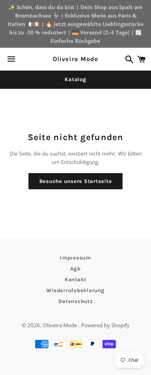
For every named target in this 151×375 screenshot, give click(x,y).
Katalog (75, 79)
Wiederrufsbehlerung (75, 290)
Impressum (75, 258)
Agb (75, 268)
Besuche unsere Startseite (75, 181)
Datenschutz (75, 301)
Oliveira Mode (75, 59)
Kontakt (75, 279)
